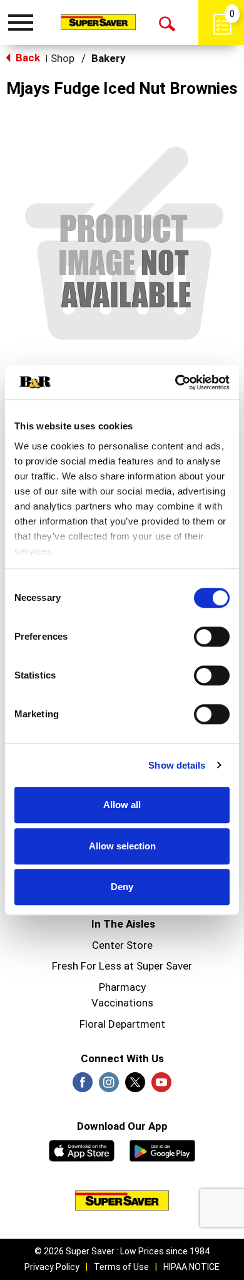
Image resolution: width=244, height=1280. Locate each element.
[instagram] (109, 1086)
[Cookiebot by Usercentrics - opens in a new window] (175, 382)
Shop (62, 58)
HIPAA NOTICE (191, 1267)
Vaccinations (122, 1002)
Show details (176, 765)
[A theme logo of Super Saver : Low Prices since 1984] (98, 22)
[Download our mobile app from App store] (81, 1149)
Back (26, 57)
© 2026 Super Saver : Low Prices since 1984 (122, 1251)
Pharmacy (122, 987)
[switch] (212, 637)
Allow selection (122, 846)
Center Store (122, 945)
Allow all (122, 804)
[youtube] (161, 1086)
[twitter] (135, 1086)
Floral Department (122, 1024)
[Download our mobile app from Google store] (162, 1149)
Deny (122, 886)
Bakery (108, 58)
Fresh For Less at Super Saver (122, 966)
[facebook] (83, 1086)
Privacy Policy (51, 1267)
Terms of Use (121, 1267)
